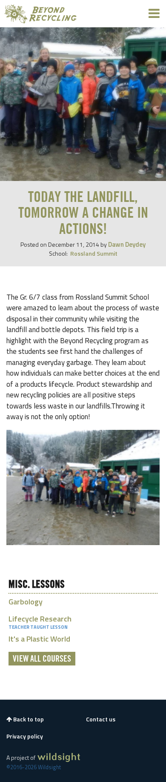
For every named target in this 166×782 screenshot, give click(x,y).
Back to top (28, 719)
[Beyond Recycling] (41, 13)
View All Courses (42, 659)
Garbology (26, 601)
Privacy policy (24, 736)
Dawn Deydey (127, 244)
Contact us (100, 719)
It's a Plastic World (39, 639)
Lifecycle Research (40, 618)
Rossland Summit (93, 253)
